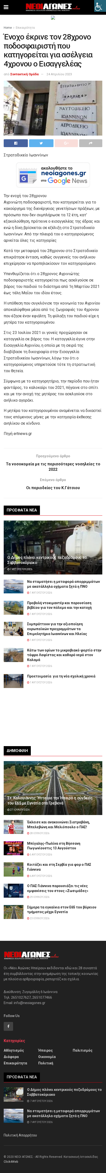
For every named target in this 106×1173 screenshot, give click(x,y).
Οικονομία (47, 1057)
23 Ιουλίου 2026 (39, 918)
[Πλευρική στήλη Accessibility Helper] (100, 6)
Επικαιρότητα (25, 27)
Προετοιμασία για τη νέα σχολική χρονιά (61, 676)
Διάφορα (11, 1057)
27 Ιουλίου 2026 (20, 809)
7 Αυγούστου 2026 (21, 569)
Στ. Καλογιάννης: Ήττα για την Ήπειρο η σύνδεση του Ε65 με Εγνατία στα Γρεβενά (49, 800)
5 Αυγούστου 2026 (40, 854)
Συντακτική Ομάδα (24, 74)
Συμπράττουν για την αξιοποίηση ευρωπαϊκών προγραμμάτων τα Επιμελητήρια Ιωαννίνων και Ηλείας (57, 629)
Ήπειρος (45, 1050)
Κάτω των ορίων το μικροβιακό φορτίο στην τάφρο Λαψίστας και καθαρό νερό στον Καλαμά (64, 655)
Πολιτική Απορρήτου (20, 1135)
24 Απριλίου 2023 (59, 74)
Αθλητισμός (14, 1050)
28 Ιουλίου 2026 (39, 833)
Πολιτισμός (82, 1050)
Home (8, 27)
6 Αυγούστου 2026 (40, 876)
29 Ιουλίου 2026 (39, 897)
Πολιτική (45, 1063)
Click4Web (11, 1161)
